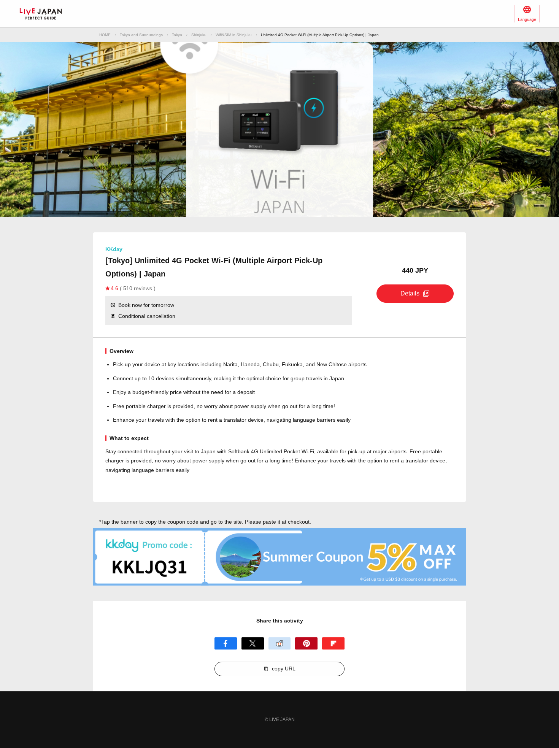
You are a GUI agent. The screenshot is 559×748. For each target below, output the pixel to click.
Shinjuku (198, 35)
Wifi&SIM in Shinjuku (234, 35)
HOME (105, 35)
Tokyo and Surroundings (141, 35)
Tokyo (177, 35)
